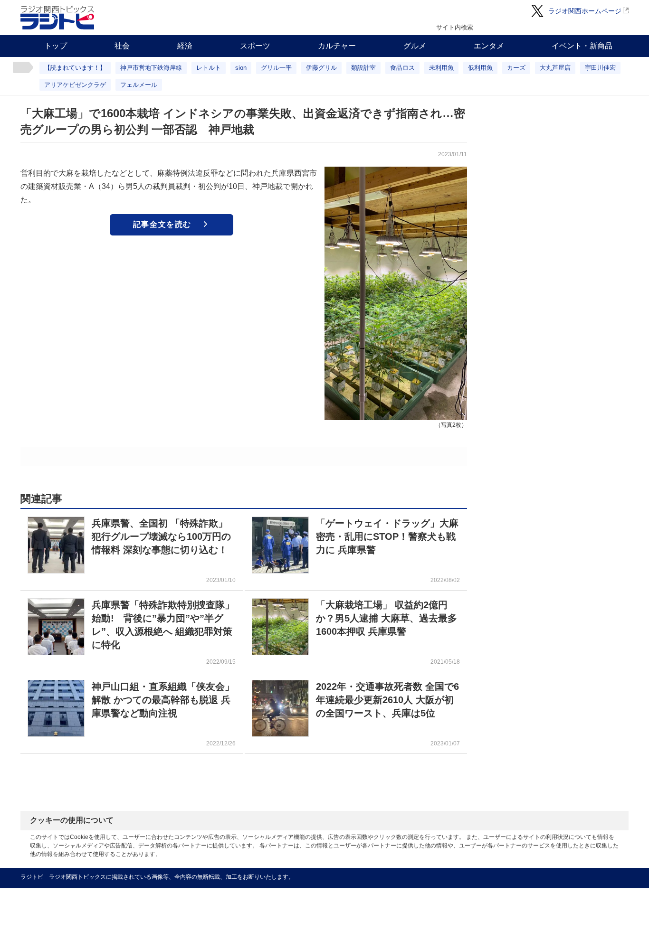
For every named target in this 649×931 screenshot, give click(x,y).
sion (241, 67)
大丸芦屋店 (555, 67)
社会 (122, 46)
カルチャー (337, 46)
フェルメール (138, 84)
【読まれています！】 (75, 67)
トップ (55, 46)
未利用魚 (441, 67)
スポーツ (255, 46)
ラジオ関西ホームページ (584, 11)
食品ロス (402, 67)
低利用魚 (480, 67)
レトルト (208, 67)
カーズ (516, 67)
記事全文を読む (162, 224)
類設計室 (363, 67)
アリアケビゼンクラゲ (75, 84)
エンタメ (489, 46)
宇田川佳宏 (600, 67)
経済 (184, 46)
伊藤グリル (321, 67)
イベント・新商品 (582, 46)
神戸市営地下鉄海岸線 (151, 67)
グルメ (414, 46)
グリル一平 (276, 67)
